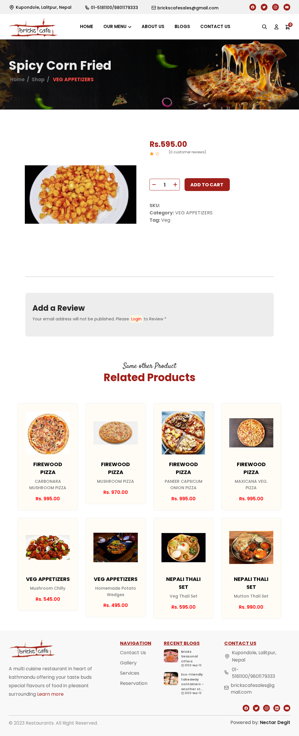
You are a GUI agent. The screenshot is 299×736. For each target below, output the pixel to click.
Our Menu (114, 26)
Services (129, 673)
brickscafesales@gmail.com (252, 688)
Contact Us (133, 652)
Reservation (133, 683)
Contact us (215, 26)
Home (86, 26)
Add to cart (206, 184)
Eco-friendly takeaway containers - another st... (192, 681)
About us (153, 26)
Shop (38, 79)
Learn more (50, 694)
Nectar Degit (275, 722)
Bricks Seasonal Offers (189, 656)
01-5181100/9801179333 (253, 673)
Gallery (128, 662)
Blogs (182, 26)
